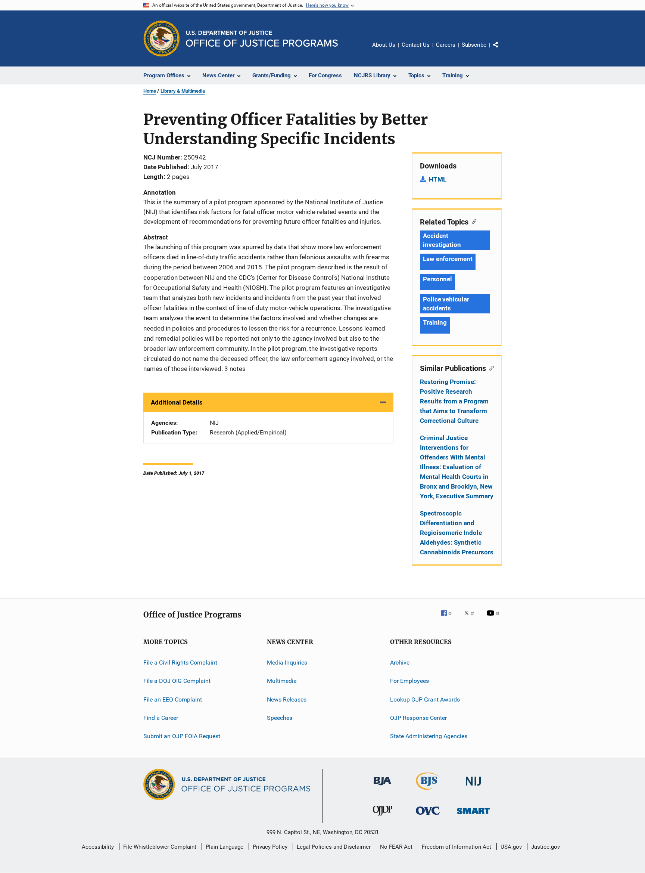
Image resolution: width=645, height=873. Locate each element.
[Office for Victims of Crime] (428, 816)
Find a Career (160, 717)
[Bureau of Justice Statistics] (428, 791)
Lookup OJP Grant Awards (425, 699)
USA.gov (511, 846)
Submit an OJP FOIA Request (181, 736)
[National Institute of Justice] (473, 787)
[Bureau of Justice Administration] (382, 786)
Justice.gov (545, 846)
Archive (399, 662)
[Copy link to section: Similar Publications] (490, 367)
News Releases (286, 699)
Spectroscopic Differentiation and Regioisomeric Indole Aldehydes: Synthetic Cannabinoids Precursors (456, 533)
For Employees (409, 680)
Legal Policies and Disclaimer (334, 846)
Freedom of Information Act (456, 846)
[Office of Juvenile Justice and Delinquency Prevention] (382, 817)
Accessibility (98, 846)
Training (435, 322)
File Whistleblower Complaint (159, 846)
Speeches (279, 717)
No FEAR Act (396, 846)
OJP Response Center (418, 717)
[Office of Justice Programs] (161, 38)
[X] (472, 618)
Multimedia (282, 680)
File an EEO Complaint (172, 699)
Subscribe (474, 44)
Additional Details (177, 402)
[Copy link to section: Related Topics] (472, 221)
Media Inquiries (287, 662)
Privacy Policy (270, 846)
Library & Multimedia (183, 91)
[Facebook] (449, 618)
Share (501, 50)
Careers (445, 44)
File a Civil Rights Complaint (180, 662)
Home (149, 91)
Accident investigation (442, 240)
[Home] (262, 39)
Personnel (437, 279)
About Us (383, 44)
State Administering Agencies (428, 736)
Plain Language (224, 846)
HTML (437, 179)
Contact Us (416, 44)
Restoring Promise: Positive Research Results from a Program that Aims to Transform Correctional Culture (454, 401)
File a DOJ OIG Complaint (177, 680)
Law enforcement (448, 259)
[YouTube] (494, 618)
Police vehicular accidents (446, 303)
